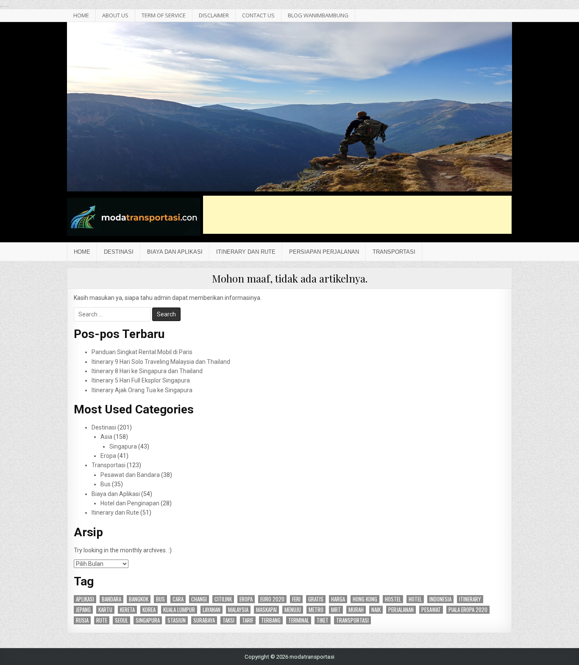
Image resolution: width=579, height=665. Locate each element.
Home (82, 252)
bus (160, 599)
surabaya (204, 620)
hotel (415, 599)
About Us (115, 15)
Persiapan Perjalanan (324, 252)
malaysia (238, 610)
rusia (82, 620)
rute (101, 620)
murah (356, 610)
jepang (83, 610)
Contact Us (258, 15)
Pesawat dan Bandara (130, 474)
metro (316, 610)
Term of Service (164, 15)
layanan (211, 610)
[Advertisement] (357, 215)
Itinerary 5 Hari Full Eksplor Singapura (141, 380)
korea (149, 610)
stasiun (176, 620)
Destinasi (119, 252)
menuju (292, 610)
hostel (393, 599)
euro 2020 (272, 599)
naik (376, 610)
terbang (271, 620)
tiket (322, 620)
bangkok (138, 599)
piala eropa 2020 (467, 610)
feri (296, 599)
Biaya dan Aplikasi (175, 252)
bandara (111, 599)
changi (199, 599)
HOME (81, 15)
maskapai (266, 610)
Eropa (108, 455)
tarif (247, 620)
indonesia (440, 599)
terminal (298, 620)
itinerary (470, 599)
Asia (106, 436)
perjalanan (401, 610)
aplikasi (85, 599)
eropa (246, 599)
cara (178, 599)
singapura (148, 620)
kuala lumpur (179, 610)
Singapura (123, 446)
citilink (223, 599)
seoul (121, 620)
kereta (127, 610)
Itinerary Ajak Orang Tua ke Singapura (142, 390)
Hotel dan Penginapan (129, 503)
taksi (228, 620)
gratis (315, 599)
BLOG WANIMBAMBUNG (318, 15)
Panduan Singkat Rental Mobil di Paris (142, 352)
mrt (336, 610)
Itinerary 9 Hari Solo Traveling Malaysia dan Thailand (161, 361)
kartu (105, 610)
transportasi (352, 620)
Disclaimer (214, 15)
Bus (105, 484)
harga (338, 599)
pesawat (431, 610)
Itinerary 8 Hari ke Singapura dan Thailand (147, 371)
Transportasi (394, 252)
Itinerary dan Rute (246, 252)
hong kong (365, 599)
